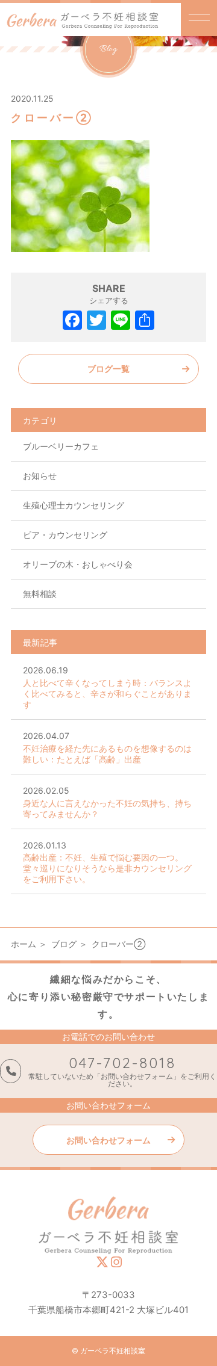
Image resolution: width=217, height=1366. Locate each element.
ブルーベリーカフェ (61, 446)
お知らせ (40, 476)
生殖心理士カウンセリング (73, 505)
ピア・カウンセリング (65, 535)
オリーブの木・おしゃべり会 (78, 564)
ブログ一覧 (108, 368)
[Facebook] (72, 322)
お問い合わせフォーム (108, 1140)
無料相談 (40, 594)
